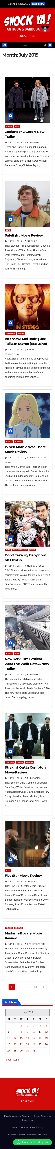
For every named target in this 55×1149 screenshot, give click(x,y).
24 (33, 1044)
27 (8, 1050)
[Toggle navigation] (25, 45)
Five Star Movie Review (23, 876)
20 (8, 1044)
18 (40, 1038)
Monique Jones (35, 566)
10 (33, 1032)
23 (27, 1044)
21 (15, 1044)
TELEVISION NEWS (20, 550)
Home (14, 1127)
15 (21, 1038)
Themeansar (27, 1120)
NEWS (17, 126)
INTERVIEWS (10, 333)
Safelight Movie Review (24, 235)
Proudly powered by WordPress (18, 1116)
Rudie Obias (34, 142)
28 (15, 1050)
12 (46, 1032)
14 (15, 1038)
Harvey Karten (36, 944)
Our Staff (24, 1127)
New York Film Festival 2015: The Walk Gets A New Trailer (27, 664)
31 (33, 1050)
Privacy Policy (36, 1127)
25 (40, 1044)
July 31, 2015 (15, 142)
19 (46, 1038)
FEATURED (10, 762)
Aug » (16, 1060)
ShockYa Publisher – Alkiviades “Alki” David (27, 1135)
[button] (45, 45)
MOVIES (9, 126)
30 (27, 1050)
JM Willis (32, 241)
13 (35, 986)
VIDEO (32, 550)
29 (21, 1050)
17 (33, 1038)
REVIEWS (18, 442)
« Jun (8, 1060)
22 (21, 1044)
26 (46, 1044)
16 (27, 1038)
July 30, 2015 (15, 944)
